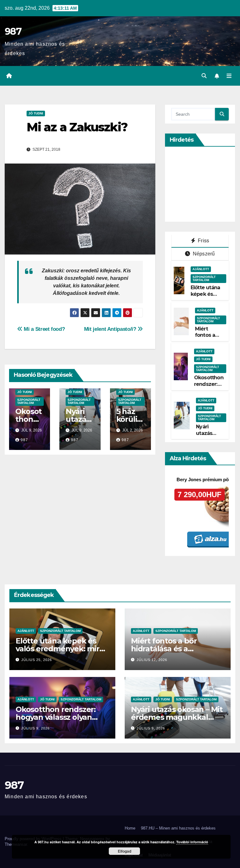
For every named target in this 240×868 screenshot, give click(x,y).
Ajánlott (200, 269)
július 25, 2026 (36, 660)
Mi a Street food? (43, 329)
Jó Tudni (35, 113)
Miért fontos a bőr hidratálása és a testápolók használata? (173, 648)
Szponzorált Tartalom (28, 401)
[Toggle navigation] (229, 76)
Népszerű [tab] (203, 253)
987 (13, 31)
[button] (204, 75)
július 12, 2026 (152, 660)
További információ (192, 842)
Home (130, 828)
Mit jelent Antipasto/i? (111, 329)
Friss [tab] (203, 240)
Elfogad (124, 851)
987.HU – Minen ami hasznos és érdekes (178, 828)
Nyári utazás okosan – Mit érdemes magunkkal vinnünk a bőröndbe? (176, 717)
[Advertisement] (205, 184)
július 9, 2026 (35, 728)
